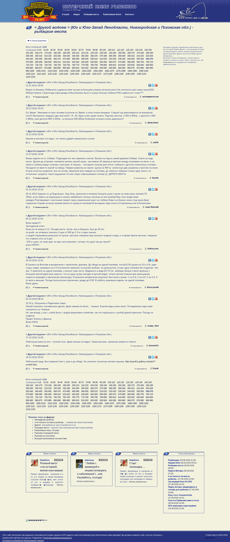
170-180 (47, 53)
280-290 (149, 53)
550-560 (140, 59)
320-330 (57, 56)
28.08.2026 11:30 (187, 460)
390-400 (121, 56)
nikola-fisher (152, 123)
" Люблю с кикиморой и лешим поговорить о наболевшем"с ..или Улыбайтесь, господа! (92, 470)
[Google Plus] (156, 84)
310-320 (47, 56)
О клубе (65, 14)
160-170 (38, 53)
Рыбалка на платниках (45, 436)
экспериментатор (150, 97)
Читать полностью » (86, 481)
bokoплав (89, 460)
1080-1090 (132, 71)
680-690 (131, 62)
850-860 (29, 68)
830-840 (140, 65)
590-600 (47, 62)
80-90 (95, 50)
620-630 (75, 62)
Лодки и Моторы (175, 471)
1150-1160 (85, 74)
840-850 (149, 65)
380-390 (112, 56)
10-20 (45, 50)
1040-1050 (86, 71)
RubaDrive (45, 460)
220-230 (94, 53)
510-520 (103, 59)
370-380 (103, 56)
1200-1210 (141, 74)
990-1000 (30, 71)
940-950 (112, 68)
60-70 (81, 50)
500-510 (94, 59)
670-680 (121, 62)
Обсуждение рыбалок (44, 420)
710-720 (29, 65)
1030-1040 (75, 71)
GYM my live (152, 249)
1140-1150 (74, 74)
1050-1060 (98, 71)
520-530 (112, 59)
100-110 (111, 50)
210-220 (84, 53)
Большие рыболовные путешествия (51, 438)
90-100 (103, 50)
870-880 (47, 68)
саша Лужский (151, 207)
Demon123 (153, 346)
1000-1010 (41, 71)
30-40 (59, 50)
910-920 (84, 68)
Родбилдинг (173, 460)
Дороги (38, 425)
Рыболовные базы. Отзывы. (47, 430)
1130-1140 (63, 74)
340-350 (75, 56)
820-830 (131, 65)
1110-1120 (41, 74)
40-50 (66, 50)
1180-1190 (118, 74)
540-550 (131, 59)
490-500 (84, 59)
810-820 (121, 65)
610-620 (66, 62)
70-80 (88, 50)
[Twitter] (153, 84)
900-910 (75, 68)
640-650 (94, 62)
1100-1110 (30, 74)
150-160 (29, 53)
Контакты (129, 14)
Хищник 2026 (174, 463)
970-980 (140, 68)
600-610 (57, 62)
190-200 (66, 53)
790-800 (103, 65)
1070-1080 (120, 71)
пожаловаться (131, 97)
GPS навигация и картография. (182, 506)
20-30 (52, 50)
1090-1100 (143, 71)
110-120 (120, 50)
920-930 (94, 68)
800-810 (112, 65)
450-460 (47, 59)
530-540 (121, 59)
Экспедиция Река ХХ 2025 (180, 482)
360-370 (94, 56)
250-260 (121, 53)
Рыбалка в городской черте (47, 433)
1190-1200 (130, 74)
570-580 (29, 62)
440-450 (38, 59)
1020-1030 (63, 71)
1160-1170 (96, 74)
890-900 (66, 68)
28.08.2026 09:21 (188, 463)
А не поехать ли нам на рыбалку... (50, 422)
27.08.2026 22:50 (186, 479)
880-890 (57, 68)
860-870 (38, 68)
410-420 (140, 56)
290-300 (29, 56)
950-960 (121, 68)
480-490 (75, 59)
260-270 (131, 53)
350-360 (84, 56)
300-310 (38, 56)
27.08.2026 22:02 (176, 484)
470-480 (66, 59)
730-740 (47, 65)
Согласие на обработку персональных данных (23, 540)
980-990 (149, 68)
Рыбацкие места (91, 14)
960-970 (131, 68)
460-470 (57, 59)
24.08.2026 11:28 (176, 508)
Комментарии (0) (41, 97)
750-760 (66, 65)
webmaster (210, 538)
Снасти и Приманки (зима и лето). (183, 500)
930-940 (103, 68)
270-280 (140, 53)
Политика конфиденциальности (57, 538)
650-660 (103, 62)
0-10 (39, 50)
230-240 (103, 53)
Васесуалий (152, 287)
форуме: (50, 417)
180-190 (57, 53)
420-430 (149, 56)
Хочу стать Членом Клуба (180, 495)
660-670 (112, 62)
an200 (155, 142)
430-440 (29, 59)
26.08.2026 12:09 (176, 503)
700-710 (149, 62)
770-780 (84, 65)
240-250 (112, 53)
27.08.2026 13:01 (176, 498)
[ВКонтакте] (149, 84)
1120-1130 (52, 74)
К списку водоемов (38, 41)
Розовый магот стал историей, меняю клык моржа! (51, 467)
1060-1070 (109, 71)
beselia (155, 178)
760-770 (75, 65)
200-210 (75, 53)
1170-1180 (107, 74)
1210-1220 (30, 77)
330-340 (66, 56)
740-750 (57, 65)
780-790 (94, 65)
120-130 (129, 50)
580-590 (38, 62)
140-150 (148, 50)
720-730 (38, 65)
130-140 (138, 50)
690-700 (140, 62)
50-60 (74, 50)
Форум (76, 14)
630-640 (84, 62)
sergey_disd (152, 326)
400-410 (131, 56)
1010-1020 (52, 71)
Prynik (155, 368)
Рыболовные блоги (112, 14)
